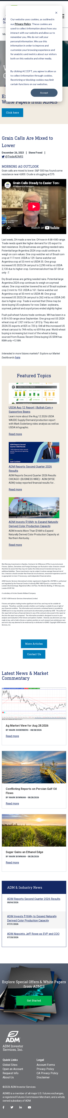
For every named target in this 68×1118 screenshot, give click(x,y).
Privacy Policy (45, 1069)
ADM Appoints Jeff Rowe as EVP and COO (33, 933)
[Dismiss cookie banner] (56, 12)
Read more (15, 434)
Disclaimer (43, 1077)
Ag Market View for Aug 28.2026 (27, 725)
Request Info (10, 1073)
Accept (44, 92)
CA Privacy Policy (47, 1073)
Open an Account (13, 1069)
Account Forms (46, 1064)
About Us (8, 1077)
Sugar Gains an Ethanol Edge (24, 852)
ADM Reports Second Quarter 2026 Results (33, 899)
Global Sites (10, 1064)
